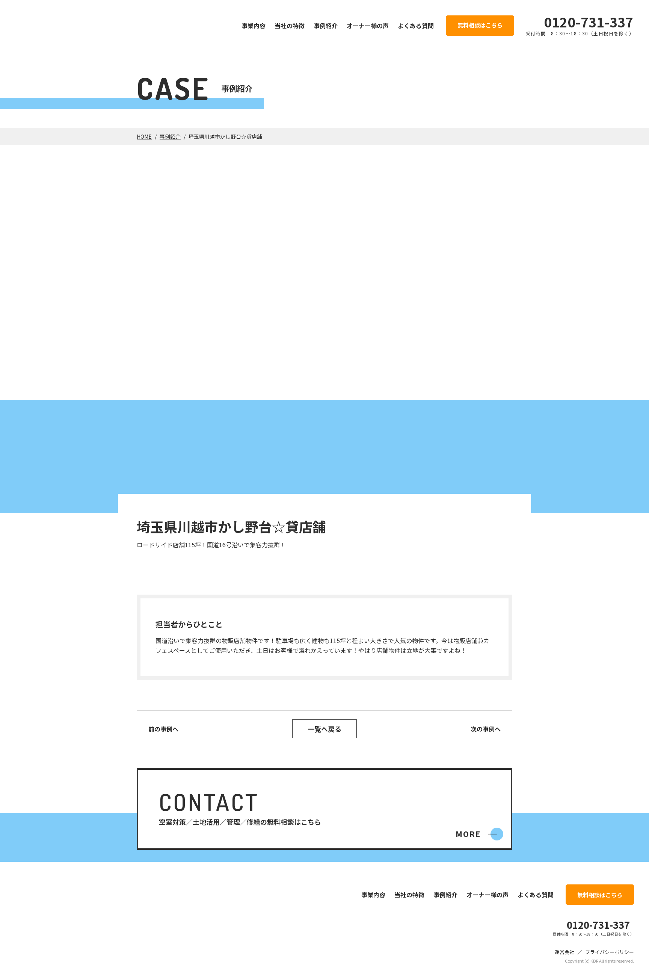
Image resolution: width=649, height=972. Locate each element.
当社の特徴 (290, 25)
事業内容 (253, 25)
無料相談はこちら (480, 25)
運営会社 (564, 951)
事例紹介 (326, 25)
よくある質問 (416, 25)
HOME (144, 136)
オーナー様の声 (368, 25)
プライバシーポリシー (609, 951)
